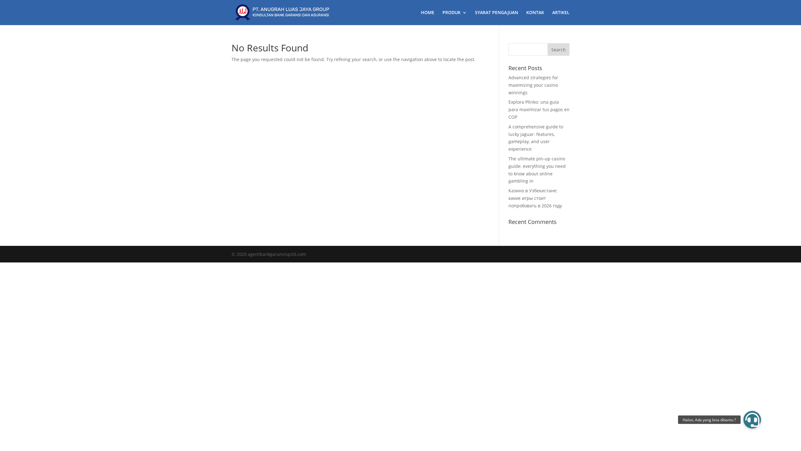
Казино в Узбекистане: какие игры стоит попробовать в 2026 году (535, 198)
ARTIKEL (560, 12)
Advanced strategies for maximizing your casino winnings (533, 85)
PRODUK (451, 12)
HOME (427, 12)
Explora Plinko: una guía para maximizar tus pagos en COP (538, 109)
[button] (752, 419)
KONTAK (535, 12)
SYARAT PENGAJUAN (496, 12)
